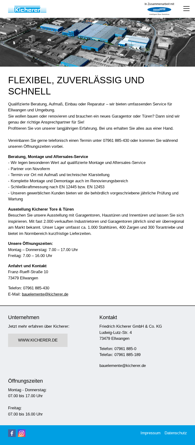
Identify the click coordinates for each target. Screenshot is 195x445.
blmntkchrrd (44, 294)
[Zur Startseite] (27, 9)
